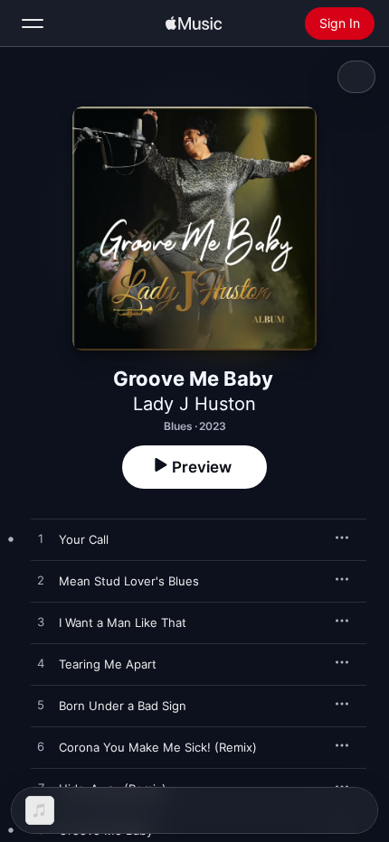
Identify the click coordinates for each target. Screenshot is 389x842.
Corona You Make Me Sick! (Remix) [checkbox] (158, 747)
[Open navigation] (32, 23)
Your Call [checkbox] (84, 539)
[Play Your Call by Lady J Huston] (41, 539)
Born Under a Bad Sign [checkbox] (122, 705)
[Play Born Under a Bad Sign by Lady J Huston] (41, 705)
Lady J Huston (194, 404)
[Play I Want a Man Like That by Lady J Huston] (41, 622)
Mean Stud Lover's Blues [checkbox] (129, 581)
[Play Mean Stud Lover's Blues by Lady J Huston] (41, 581)
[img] (194, 23)
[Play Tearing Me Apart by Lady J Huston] (41, 664)
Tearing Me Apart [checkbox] (108, 664)
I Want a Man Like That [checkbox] (122, 622)
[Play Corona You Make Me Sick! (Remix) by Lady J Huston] (41, 747)
